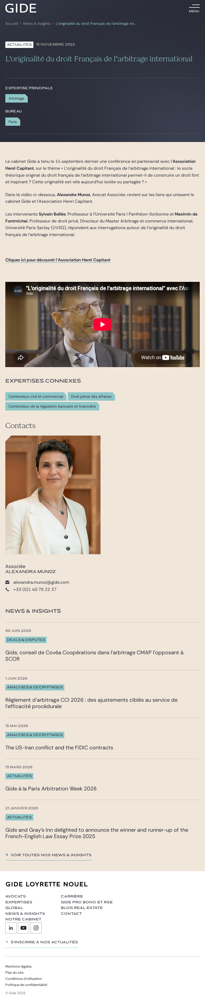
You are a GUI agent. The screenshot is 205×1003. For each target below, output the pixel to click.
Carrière (72, 896)
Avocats (15, 896)
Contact (71, 914)
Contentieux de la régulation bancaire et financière (52, 406)
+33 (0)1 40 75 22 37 (35, 589)
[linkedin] (11, 927)
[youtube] (23, 927)
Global (14, 908)
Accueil (11, 24)
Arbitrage (16, 98)
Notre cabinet (23, 919)
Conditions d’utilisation (23, 978)
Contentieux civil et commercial (36, 396)
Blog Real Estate (82, 908)
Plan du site (14, 972)
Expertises (18, 902)
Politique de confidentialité (26, 984)
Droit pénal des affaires (91, 396)
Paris (13, 121)
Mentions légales (18, 966)
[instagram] (36, 927)
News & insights (36, 24)
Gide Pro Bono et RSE (87, 902)
